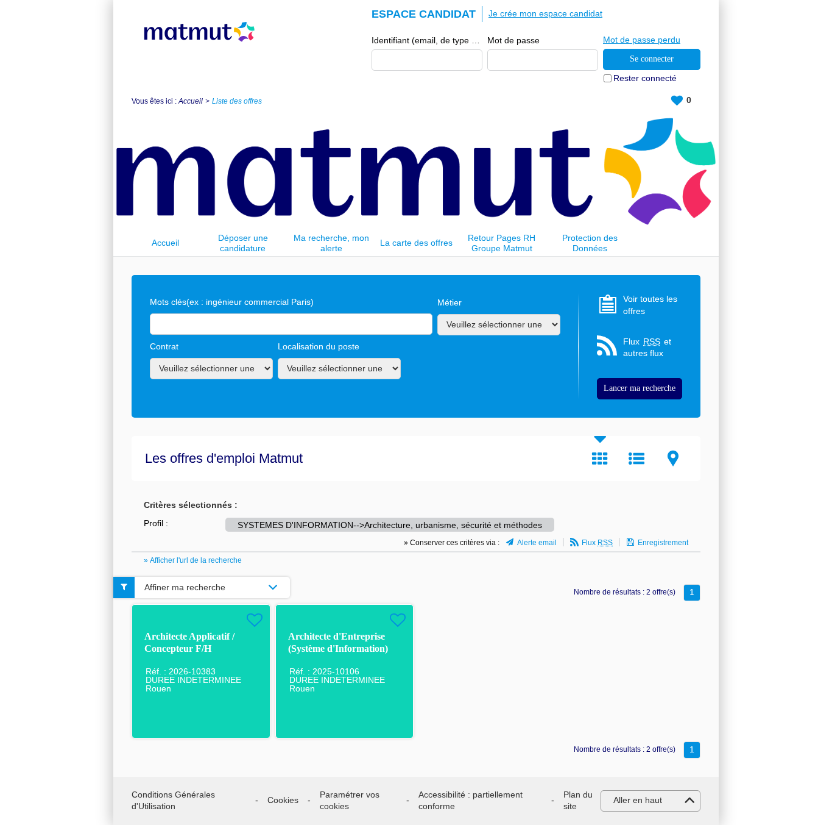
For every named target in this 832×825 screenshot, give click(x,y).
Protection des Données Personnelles (590, 243)
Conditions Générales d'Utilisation (173, 801)
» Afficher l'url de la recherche (193, 560)
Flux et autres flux (647, 348)
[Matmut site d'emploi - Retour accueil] (199, 31)
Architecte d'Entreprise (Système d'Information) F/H (338, 648)
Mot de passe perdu (641, 40)
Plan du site (578, 801)
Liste (636, 458)
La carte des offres (416, 243)
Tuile (600, 458)
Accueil (190, 101)
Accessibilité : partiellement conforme (470, 801)
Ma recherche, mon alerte (331, 243)
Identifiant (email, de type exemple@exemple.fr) (427, 40)
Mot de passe (513, 40)
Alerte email (537, 542)
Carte (673, 458)
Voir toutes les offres (650, 305)
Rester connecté (645, 78)
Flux (597, 542)
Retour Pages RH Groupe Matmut (501, 243)
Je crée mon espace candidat (545, 13)
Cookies (282, 800)
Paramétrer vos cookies (349, 801)
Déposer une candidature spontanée (243, 243)
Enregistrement (663, 542)
